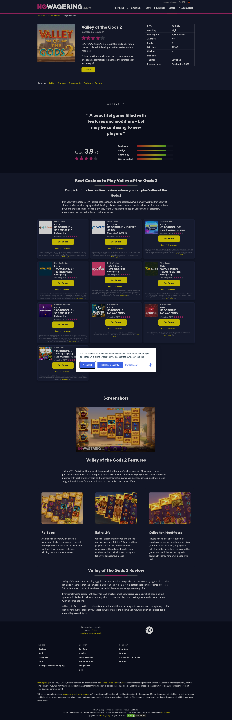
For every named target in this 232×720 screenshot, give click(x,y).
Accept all (87, 364)
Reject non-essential (110, 364)
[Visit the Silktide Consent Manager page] (150, 365)
